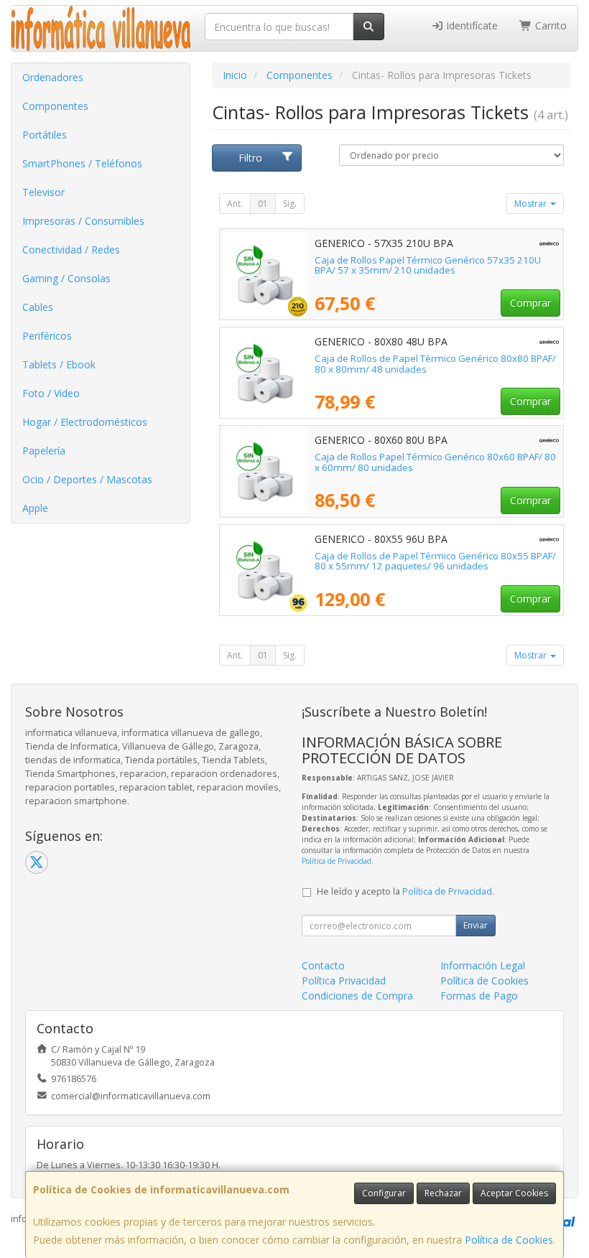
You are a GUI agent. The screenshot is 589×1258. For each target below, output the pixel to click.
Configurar (384, 1193)
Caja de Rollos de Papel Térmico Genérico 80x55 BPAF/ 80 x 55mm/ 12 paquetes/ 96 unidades (435, 561)
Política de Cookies (509, 1240)
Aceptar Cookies (514, 1193)
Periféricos (47, 336)
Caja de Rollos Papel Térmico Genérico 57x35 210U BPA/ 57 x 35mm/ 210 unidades (428, 265)
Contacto (323, 965)
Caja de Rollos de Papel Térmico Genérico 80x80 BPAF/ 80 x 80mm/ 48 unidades (435, 364)
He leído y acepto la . (405, 891)
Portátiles (44, 134)
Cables (37, 307)
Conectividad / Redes (71, 249)
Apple (35, 508)
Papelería (43, 450)
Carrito (549, 25)
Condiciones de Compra (357, 995)
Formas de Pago (479, 995)
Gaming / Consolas (66, 278)
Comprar (530, 302)
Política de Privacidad (336, 861)
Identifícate (470, 25)
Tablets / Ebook (59, 364)
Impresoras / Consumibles (83, 221)
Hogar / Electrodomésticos (84, 422)
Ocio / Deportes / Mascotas (87, 479)
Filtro (250, 157)
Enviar (475, 925)
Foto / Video (51, 393)
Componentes (55, 106)
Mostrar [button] (531, 203)
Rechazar (443, 1193)
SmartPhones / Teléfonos (82, 163)
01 (263, 203)
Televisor (43, 192)
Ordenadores (52, 77)
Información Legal (482, 965)
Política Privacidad (344, 980)
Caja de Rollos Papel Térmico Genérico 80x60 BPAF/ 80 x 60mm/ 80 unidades (435, 462)
